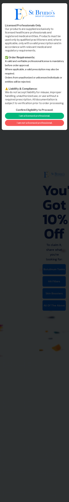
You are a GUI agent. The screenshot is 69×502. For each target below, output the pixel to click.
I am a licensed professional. (34, 115)
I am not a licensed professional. (34, 122)
